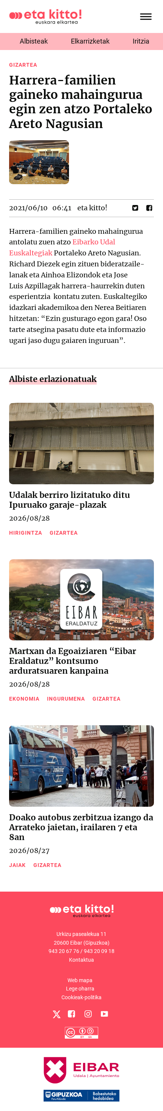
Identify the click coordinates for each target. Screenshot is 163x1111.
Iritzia (141, 41)
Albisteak (34, 41)
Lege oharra (80, 989)
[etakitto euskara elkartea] (45, 16)
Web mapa (79, 980)
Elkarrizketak (90, 41)
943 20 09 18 (99, 951)
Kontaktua (81, 960)
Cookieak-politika (81, 997)
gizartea (23, 65)
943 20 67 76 (64, 951)
